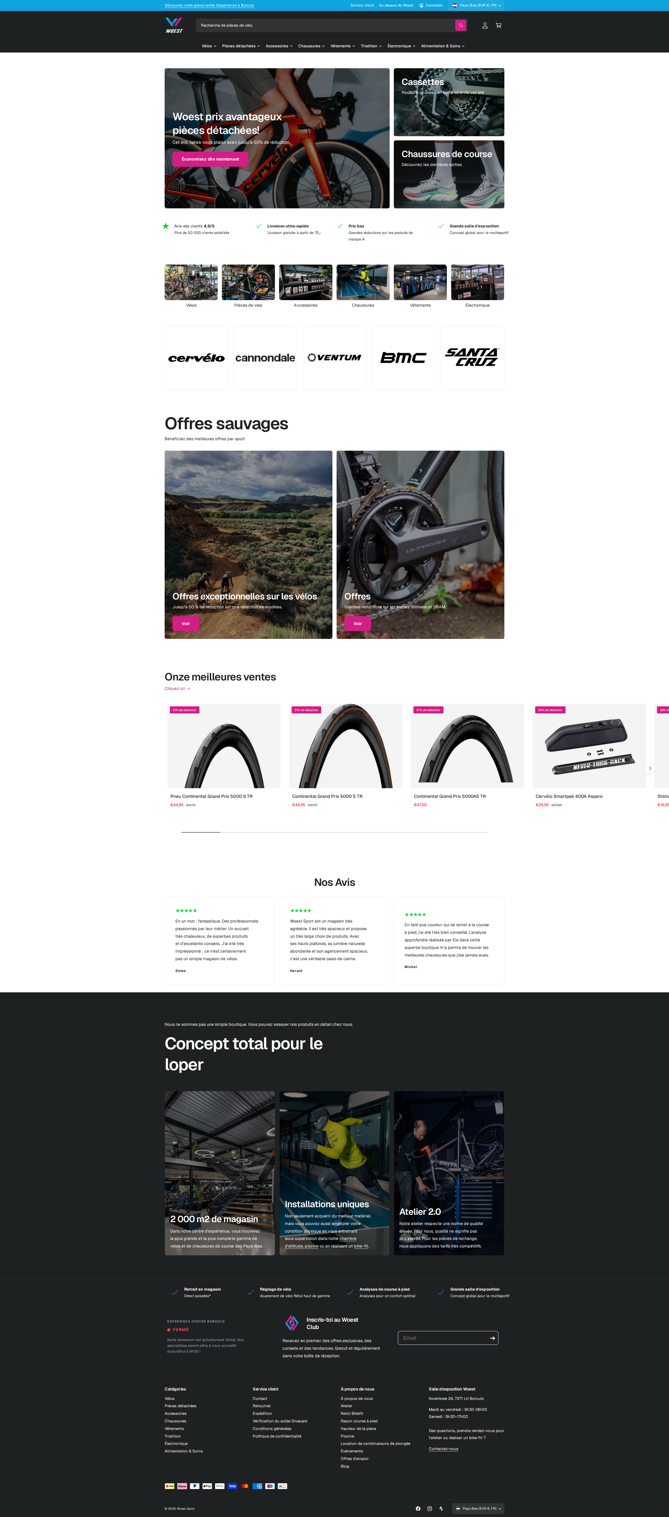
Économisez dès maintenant (210, 152)
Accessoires (305, 305)
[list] (334, 232)
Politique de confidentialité (277, 1436)
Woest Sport (185, 1508)
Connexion (434, 5)
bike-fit (361, 1246)
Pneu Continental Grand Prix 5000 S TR (211, 796)
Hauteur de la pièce (358, 1428)
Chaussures (363, 305)
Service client (361, 5)
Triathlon (173, 1436)
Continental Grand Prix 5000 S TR (327, 796)
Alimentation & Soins (184, 1451)
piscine (312, 1246)
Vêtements (420, 305)
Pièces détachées (181, 1405)
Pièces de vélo (248, 305)
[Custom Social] (441, 1508)
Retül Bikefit (352, 1413)
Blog (345, 1466)
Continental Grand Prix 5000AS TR (450, 796)
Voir (186, 623)
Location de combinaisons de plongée (375, 1443)
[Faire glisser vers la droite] (650, 768)
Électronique (477, 305)
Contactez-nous (443, 1448)
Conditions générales (272, 1428)
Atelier (347, 1405)
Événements (352, 1451)
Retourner (262, 1405)
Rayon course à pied (359, 1420)
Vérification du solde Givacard (280, 1420)
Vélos (191, 305)
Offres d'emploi (354, 1458)
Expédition (262, 1413)
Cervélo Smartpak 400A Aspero (569, 796)
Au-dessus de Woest (396, 5)
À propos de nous (357, 1398)
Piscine (347, 1436)
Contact (260, 1398)
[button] (498, 25)
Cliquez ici (175, 688)
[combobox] (332, 25)
